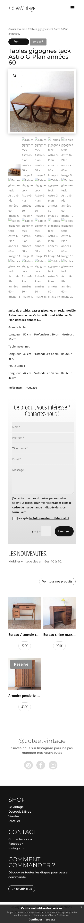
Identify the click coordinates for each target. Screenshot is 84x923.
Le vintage (16, 807)
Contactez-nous (20, 839)
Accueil (12, 29)
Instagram (16, 848)
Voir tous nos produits (57, 581)
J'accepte (43, 518)
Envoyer (64, 531)
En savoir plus (22, 889)
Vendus (23, 29)
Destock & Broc (19, 811)
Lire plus (50, 919)
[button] (14, 75)
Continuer (35, 919)
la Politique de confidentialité (49, 518)
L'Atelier (14, 821)
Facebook (15, 843)
